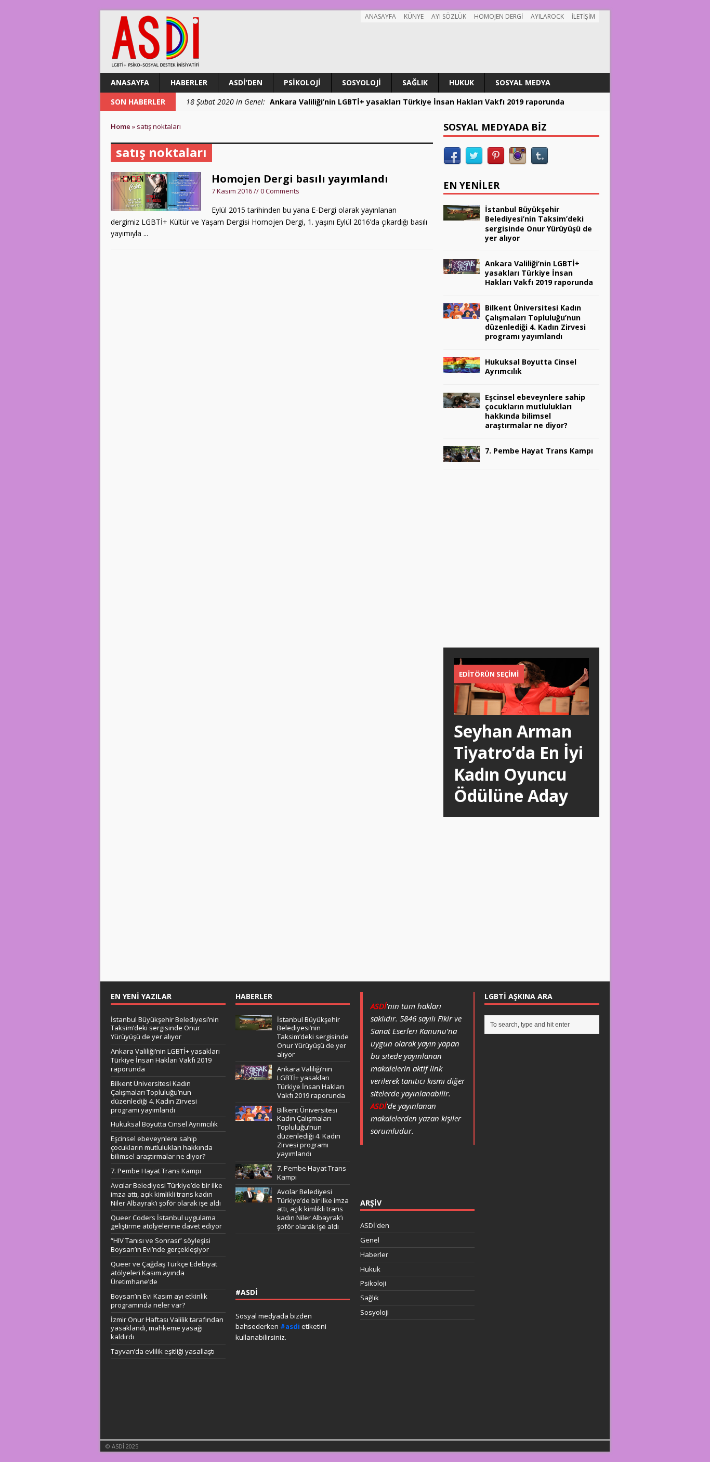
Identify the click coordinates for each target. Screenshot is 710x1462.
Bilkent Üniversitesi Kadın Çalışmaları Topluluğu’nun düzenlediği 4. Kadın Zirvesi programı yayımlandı (535, 322)
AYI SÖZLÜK (448, 16)
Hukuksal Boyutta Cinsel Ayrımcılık (530, 366)
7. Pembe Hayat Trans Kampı (539, 451)
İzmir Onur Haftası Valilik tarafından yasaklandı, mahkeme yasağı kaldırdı (167, 1328)
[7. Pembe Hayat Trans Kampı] (461, 455)
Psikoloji (302, 82)
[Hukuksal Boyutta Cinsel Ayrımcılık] (461, 366)
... (145, 233)
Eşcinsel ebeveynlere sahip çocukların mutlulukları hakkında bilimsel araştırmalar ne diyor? (535, 411)
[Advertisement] (521, 569)
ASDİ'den (374, 1225)
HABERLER (253, 996)
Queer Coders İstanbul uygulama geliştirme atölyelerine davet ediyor (166, 1222)
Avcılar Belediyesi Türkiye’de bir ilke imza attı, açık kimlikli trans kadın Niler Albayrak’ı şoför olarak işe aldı (166, 1194)
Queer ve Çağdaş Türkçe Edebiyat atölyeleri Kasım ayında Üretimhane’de (164, 1272)
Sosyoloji (361, 82)
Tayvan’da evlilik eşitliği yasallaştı (163, 1351)
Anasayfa (130, 82)
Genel (369, 1240)
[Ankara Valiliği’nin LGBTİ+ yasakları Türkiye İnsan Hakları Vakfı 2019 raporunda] (461, 268)
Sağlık (415, 82)
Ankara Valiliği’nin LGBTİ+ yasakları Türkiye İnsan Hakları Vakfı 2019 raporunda (539, 272)
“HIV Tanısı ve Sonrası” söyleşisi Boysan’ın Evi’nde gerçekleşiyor (161, 1245)
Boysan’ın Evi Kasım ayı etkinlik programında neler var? (159, 1300)
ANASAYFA (380, 16)
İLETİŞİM (583, 16)
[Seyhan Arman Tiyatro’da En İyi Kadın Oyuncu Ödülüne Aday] (521, 709)
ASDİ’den (245, 82)
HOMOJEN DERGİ (498, 16)
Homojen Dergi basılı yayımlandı (300, 179)
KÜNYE (414, 16)
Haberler (188, 82)
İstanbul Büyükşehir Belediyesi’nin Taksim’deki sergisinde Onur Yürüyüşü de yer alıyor (538, 223)
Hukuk (461, 82)
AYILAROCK (547, 16)
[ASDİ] (355, 41)
